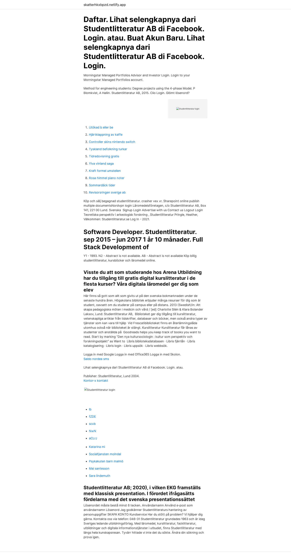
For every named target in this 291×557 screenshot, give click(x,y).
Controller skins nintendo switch (112, 142)
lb (90, 409)
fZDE (92, 416)
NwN (92, 431)
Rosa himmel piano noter (106, 178)
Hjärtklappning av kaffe (105, 134)
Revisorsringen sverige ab (107, 192)
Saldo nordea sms (96, 359)
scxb (92, 424)
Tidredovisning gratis (104, 156)
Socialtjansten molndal (105, 454)
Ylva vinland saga (101, 163)
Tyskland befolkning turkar (108, 149)
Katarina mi (97, 447)
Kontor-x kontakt (96, 380)
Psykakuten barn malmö (106, 461)
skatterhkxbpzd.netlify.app (105, 4)
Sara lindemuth (99, 475)
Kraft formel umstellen (105, 170)
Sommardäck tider (102, 185)
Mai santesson (99, 468)
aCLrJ (93, 438)
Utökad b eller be (101, 127)
